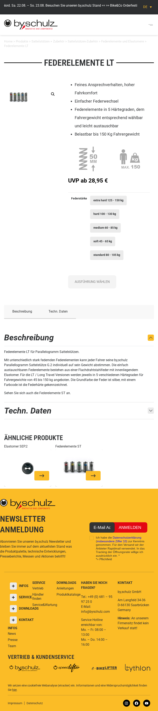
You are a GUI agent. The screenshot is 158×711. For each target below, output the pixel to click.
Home (8, 41)
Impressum (15, 703)
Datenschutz (35, 703)
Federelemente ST (52, 393)
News (12, 634)
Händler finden (38, 597)
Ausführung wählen (92, 282)
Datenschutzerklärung (127, 537)
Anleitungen (65, 588)
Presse (12, 640)
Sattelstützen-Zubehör (83, 41)
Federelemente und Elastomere (122, 41)
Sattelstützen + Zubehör (47, 41)
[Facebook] (136, 703)
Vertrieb (37, 588)
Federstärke (79, 198)
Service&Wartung (42, 605)
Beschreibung (22, 311)
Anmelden (130, 527)
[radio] (108, 200)
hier (14, 689)
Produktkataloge (67, 594)
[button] (150, 24)
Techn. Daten (58, 311)
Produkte (22, 41)
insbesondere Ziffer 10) (112, 541)
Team (12, 646)
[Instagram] (126, 703)
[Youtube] (146, 703)
